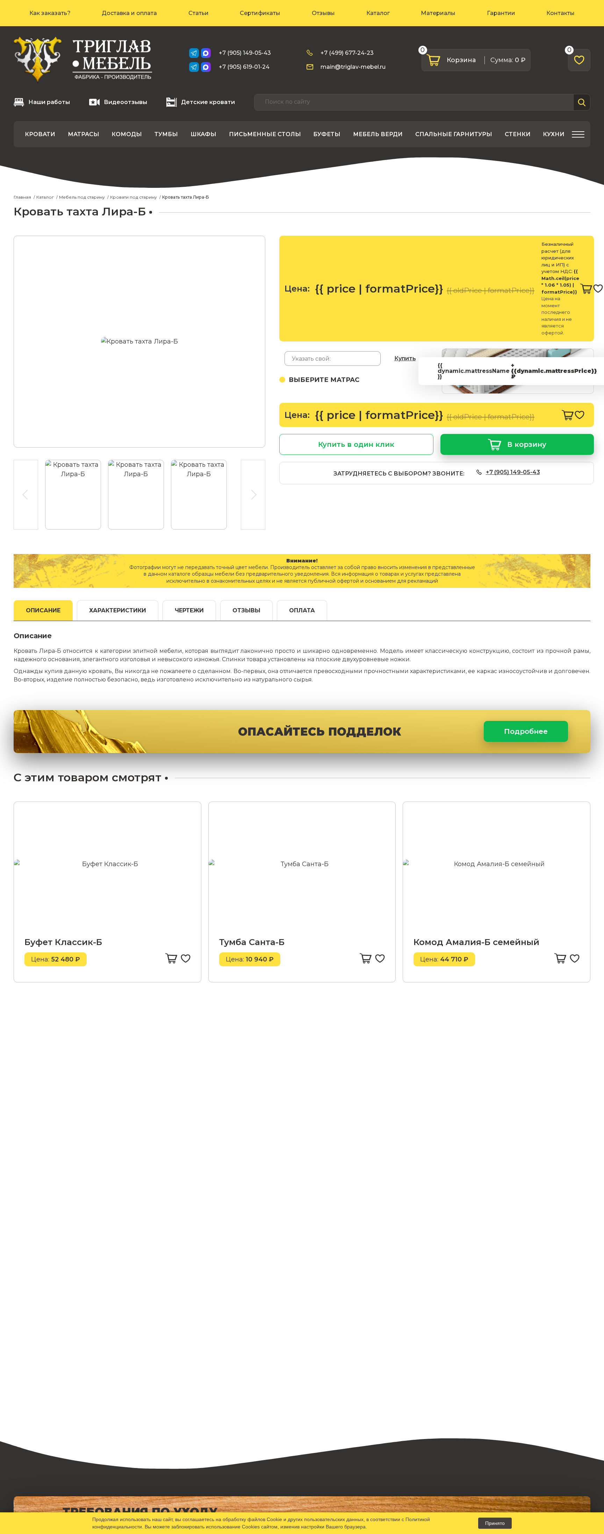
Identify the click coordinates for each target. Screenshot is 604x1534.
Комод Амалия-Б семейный (476, 942)
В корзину (526, 444)
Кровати (40, 134)
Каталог (378, 13)
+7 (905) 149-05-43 (245, 53)
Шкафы (203, 134)
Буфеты (326, 134)
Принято (495, 1523)
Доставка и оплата (129, 13)
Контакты (560, 13)
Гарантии (501, 13)
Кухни (554, 134)
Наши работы (49, 102)
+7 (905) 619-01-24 (244, 67)
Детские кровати (208, 102)
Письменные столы (265, 134)
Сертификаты (260, 13)
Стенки (518, 134)
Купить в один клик (356, 444)
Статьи (198, 13)
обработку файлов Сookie (252, 1519)
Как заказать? (50, 13)
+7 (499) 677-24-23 (347, 53)
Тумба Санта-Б (252, 942)
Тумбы (166, 134)
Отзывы (323, 13)
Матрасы (83, 134)
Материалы (438, 13)
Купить (405, 358)
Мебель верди (378, 134)
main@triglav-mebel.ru (353, 67)
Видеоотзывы (125, 102)
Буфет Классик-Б (63, 942)
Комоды (127, 134)
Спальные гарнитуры (453, 134)
